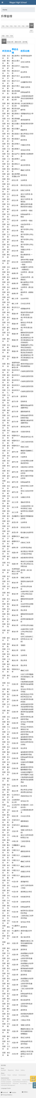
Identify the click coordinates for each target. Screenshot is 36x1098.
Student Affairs (16, 1080)
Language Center (6, 1088)
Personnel (15, 1083)
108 (31, 25)
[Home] (18, 2)
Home (5, 10)
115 (3, 26)
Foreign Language (6, 1081)
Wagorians (11, 1070)
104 (11, 36)
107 (31, 31)
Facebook (5, 1092)
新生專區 (3, 1065)
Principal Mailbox (7, 1095)
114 (7, 26)
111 (19, 26)
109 (27, 26)
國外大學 (18, 42)
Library (30, 1083)
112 (15, 26)
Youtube (13, 1092)
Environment (22, 1075)
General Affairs (26, 1080)
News (2, 1068)
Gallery (23, 1070)
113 (11, 26)
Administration (5, 1078)
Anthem (15, 1075)
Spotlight (3, 1070)
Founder (3, 1075)
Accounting (23, 1083)
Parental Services (6, 1083)
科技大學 (10, 42)
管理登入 (25, 1092)
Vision (9, 1075)
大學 (4, 41)
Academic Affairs (5, 1080)
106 (3, 36)
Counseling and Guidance (20, 1081)
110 (23, 26)
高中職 (25, 42)
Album (17, 1070)
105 (7, 36)
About (2, 1073)
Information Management (8, 1085)
